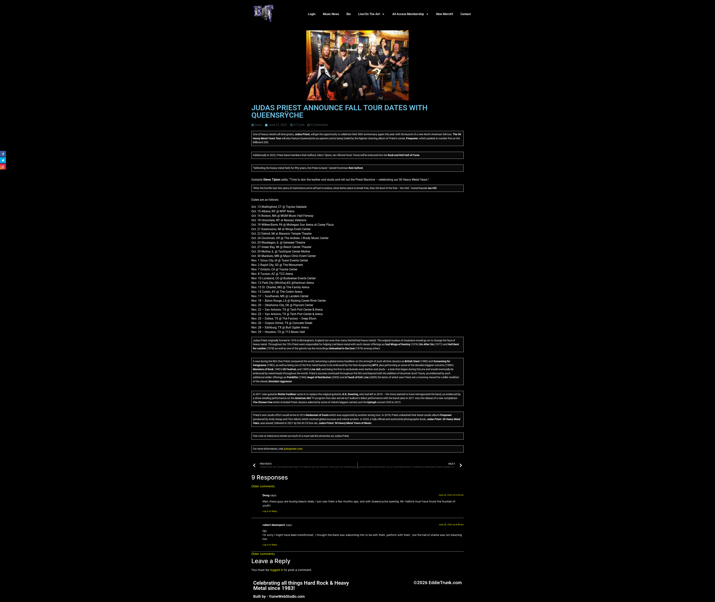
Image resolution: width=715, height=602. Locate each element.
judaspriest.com (293, 448)
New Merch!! (444, 14)
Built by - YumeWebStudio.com (279, 596)
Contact (465, 14)
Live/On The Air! (369, 14)
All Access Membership (408, 14)
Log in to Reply (270, 511)
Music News (331, 14)
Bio (349, 14)
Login (311, 14)
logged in (276, 570)
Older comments (263, 486)
